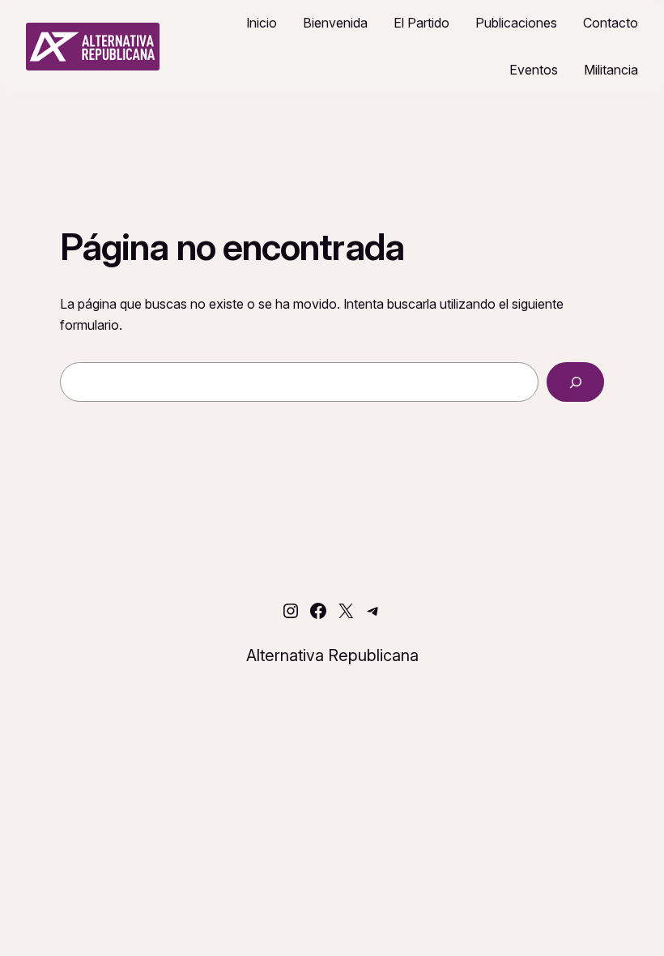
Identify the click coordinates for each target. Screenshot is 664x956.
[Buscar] (575, 382)
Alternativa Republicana (332, 655)
